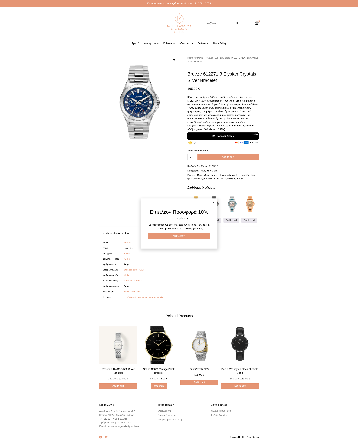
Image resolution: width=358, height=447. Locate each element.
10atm (200, 175)
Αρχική (135, 43)
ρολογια (240, 178)
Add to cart (228, 157)
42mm (207, 175)
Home (190, 58)
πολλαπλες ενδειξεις (225, 178)
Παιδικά (202, 43)
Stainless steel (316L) (134, 270)
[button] (214, 202)
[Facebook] (100, 437)
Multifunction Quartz (133, 291)
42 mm (127, 259)
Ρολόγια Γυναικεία (214, 58)
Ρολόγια (167, 43)
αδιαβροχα (199, 178)
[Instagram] (106, 437)
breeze (214, 175)
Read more (158, 386)
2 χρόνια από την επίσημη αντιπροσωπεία (143, 297)
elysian (222, 175)
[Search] (237, 23)
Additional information (116, 233)
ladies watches (234, 175)
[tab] (117, 233)
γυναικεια (210, 178)
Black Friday (219, 43)
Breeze (127, 242)
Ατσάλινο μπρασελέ (133, 280)
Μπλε (126, 275)
